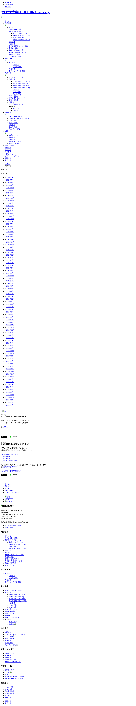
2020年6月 (10, 286)
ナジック (16, 108)
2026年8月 (10, 177)
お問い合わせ (9, 154)
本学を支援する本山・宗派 (18, 46)
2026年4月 (10, 185)
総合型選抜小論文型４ (10, 454)
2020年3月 (10, 294)
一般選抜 (16, 90)
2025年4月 (10, 195)
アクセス (8, 2)
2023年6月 (10, 226)
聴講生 (7, 695)
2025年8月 (10, 193)
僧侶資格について (15, 141)
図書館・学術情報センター (18, 52)
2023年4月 (10, 232)
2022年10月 (10, 245)
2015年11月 (10, 397)
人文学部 (12, 62)
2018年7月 (10, 338)
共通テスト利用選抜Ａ (10, 460)
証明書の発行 (9, 670)
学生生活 (8, 112)
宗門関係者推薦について (21, 40)
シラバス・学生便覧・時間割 (19, 118)
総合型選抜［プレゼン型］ (22, 81)
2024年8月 (10, 203)
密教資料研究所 (14, 54)
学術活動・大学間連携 (17, 71)
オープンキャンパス (16, 104)
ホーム (7, 21)
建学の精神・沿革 (15, 29)
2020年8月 (10, 281)
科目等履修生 (9, 693)
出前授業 (8, 160)
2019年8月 (10, 309)
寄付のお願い (13, 48)
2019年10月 (10, 304)
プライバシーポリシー (13, 156)
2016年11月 (10, 374)
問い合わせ (9, 4)
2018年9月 (10, 332)
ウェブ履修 (13, 121)
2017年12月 (10, 351)
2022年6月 (10, 250)
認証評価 (8, 158)
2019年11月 (10, 301)
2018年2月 (10, 348)
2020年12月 (10, 276)
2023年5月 (10, 229)
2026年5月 (10, 182)
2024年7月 (10, 206)
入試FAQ (12, 102)
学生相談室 (13, 127)
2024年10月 (10, 201)
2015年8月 (10, 405)
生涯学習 (8, 148)
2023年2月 (10, 234)
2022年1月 (10, 252)
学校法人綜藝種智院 (16, 50)
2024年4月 (10, 211)
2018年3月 (10, 345)
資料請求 (8, 7)
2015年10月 (10, 400)
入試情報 (8, 73)
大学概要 (8, 23)
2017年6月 (10, 361)
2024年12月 (10, 198)
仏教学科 (16, 65)
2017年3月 (10, 366)
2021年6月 (10, 265)
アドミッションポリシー (17, 77)
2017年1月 (10, 369)
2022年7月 (10, 247)
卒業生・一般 (9, 145)
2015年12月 (10, 395)
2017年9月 (10, 358)
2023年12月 (10, 216)
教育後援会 (9, 674)
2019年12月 (10, 299)
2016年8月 (10, 379)
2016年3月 (10, 389)
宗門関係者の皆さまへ (17, 31)
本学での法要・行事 (20, 33)
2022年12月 (10, 239)
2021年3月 (10, 270)
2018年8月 (10, 335)
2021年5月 (10, 268)
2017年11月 (10, 353)
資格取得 (12, 125)
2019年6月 (10, 312)
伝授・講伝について (20, 38)
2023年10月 (10, 219)
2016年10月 (10, 376)
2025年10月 (10, 188)
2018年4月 (10, 343)
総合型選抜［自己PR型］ (22, 87)
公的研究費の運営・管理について (17, 678)
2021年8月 (10, 260)
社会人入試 (9, 687)
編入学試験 (17, 94)
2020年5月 (10, 289)
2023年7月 (10, 224)
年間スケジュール (15, 116)
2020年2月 (10, 296)
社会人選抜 (17, 92)
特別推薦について (15, 96)
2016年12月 (10, 371)
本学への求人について (17, 143)
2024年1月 (10, 213)
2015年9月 (10, 402)
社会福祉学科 (17, 67)
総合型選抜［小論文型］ (21, 85)
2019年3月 (10, 320)
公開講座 (8, 697)
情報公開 (12, 42)
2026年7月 (10, 180)
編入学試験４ (7, 458)
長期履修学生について (17, 98)
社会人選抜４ (7, 456)
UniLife (15, 110)
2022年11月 (10, 242)
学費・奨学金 (13, 100)
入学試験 (12, 79)
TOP (2, 480)
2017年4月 (10, 364)
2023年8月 (10, 221)
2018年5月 (10, 340)
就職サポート (13, 135)
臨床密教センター (15, 56)
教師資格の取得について (21, 35)
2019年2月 (10, 322)
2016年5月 (10, 384)
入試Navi (5, 427)
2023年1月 (10, 237)
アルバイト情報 (14, 129)
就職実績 (12, 139)
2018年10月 (10, 330)
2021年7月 (10, 263)
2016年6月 (10, 382)
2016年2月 (10, 392)
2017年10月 (10, 356)
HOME (7, 164)
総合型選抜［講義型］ (21, 83)
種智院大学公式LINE (9, 467)
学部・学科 (9, 58)
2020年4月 (10, 291)
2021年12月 (10, 255)
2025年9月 (10, 190)
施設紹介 (12, 44)
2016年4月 (10, 387)
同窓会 (7, 672)
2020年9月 (10, 278)
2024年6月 (10, 208)
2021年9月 (10, 257)
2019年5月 (10, 314)
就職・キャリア (10, 131)
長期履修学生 (9, 691)
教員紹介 (12, 69)
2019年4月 (10, 317)
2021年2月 (10, 273)
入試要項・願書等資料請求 (11, 471)
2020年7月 (10, 283)
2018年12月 (10, 325)
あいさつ (12, 27)
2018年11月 (10, 327)
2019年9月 (10, 307)
